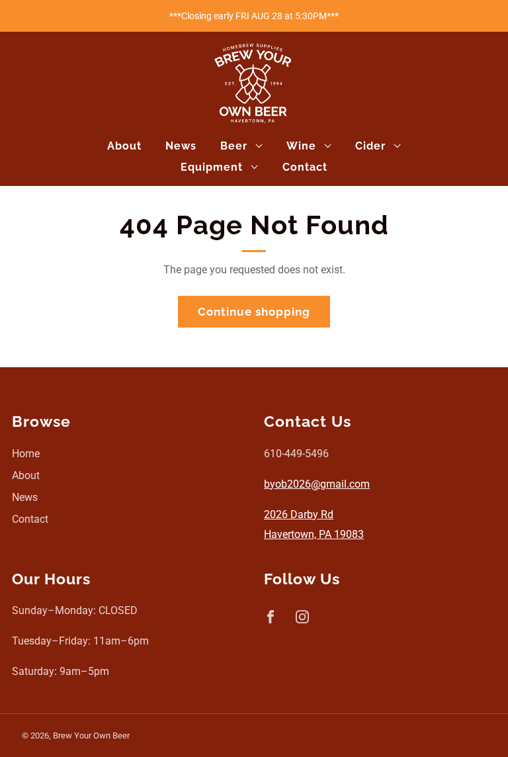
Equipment (212, 167)
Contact (304, 167)
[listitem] (254, 16)
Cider (370, 146)
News (180, 146)
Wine (301, 146)
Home (26, 453)
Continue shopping (254, 311)
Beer (233, 146)
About (124, 146)
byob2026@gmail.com (317, 484)
